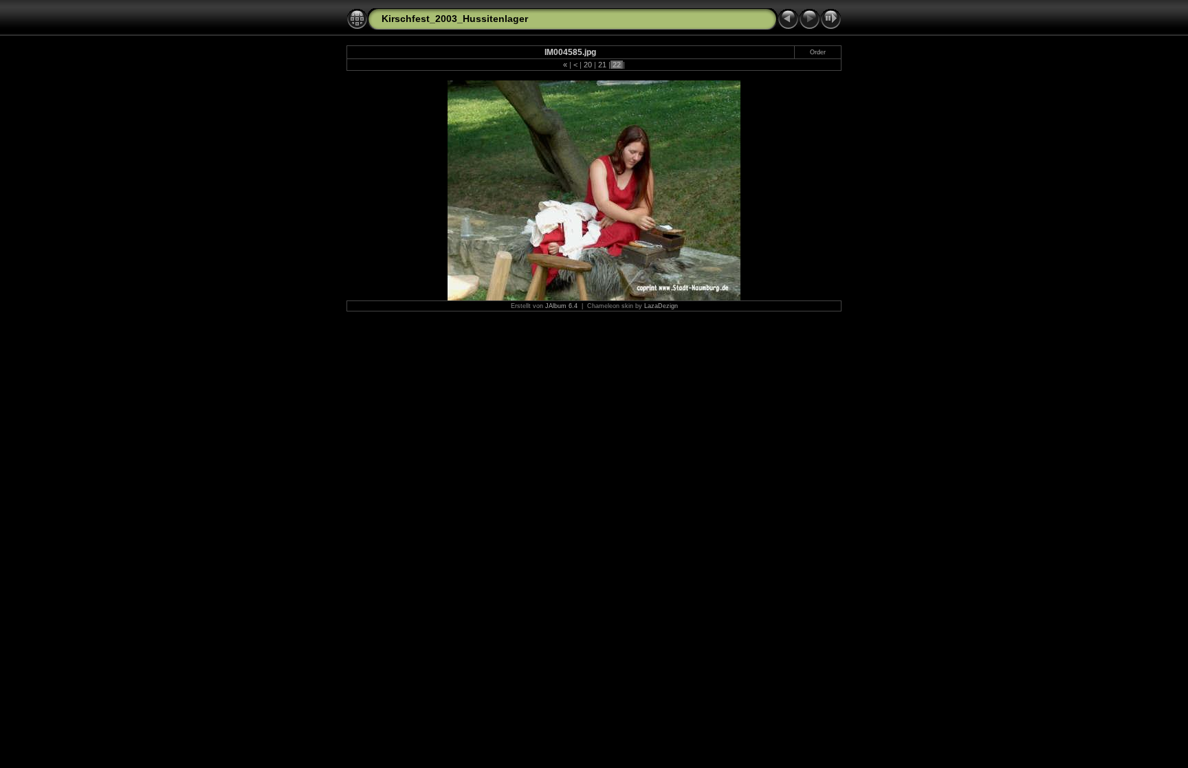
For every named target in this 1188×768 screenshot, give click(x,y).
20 (588, 65)
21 (602, 65)
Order (818, 52)
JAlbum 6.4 (561, 306)
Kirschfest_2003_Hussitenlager (455, 18)
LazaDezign (661, 306)
